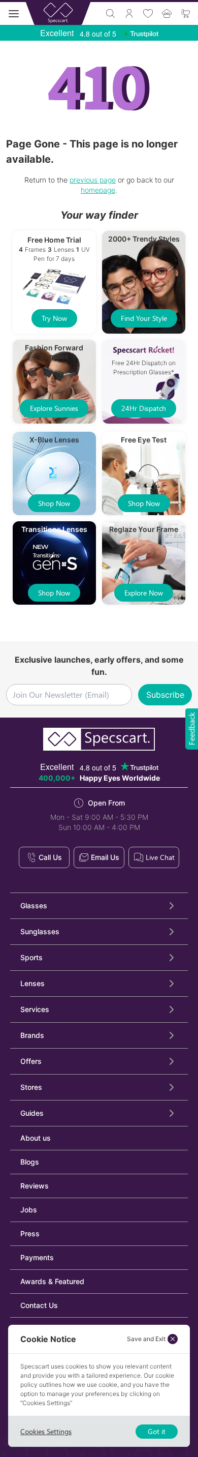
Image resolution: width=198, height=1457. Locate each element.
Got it (157, 1431)
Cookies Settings (46, 1431)
